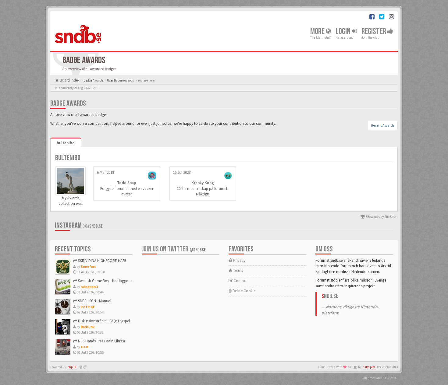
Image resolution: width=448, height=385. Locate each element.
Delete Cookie (243, 290)
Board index (69, 80)
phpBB (72, 367)
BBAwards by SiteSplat (381, 217)
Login (344, 31)
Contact (240, 280)
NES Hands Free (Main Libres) (101, 341)
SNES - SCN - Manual (94, 300)
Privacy (238, 260)
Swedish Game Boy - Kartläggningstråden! (112, 280)
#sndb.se (95, 226)
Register (374, 31)
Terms (237, 270)
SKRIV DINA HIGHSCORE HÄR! (101, 260)
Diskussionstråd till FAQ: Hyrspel (103, 321)
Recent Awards (382, 125)
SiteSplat (369, 367)
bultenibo (66, 142)
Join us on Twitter (174, 249)
